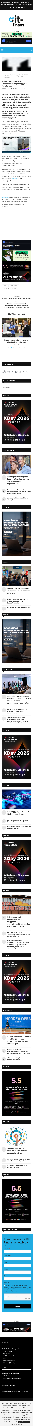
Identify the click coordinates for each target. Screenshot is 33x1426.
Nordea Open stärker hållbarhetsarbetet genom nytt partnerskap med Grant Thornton (18, 1051)
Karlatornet (14, 285)
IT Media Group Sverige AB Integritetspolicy (15, 1391)
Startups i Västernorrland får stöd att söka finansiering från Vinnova (18, 1160)
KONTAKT (15, 2)
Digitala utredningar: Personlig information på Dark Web (17, 821)
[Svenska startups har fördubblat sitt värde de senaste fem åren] (16, 1136)
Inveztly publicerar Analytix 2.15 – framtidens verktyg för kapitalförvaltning (18, 601)
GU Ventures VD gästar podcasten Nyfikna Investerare (18, 1059)
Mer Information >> (17, 1424)
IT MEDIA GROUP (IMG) (24, 5)
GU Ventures (5, 197)
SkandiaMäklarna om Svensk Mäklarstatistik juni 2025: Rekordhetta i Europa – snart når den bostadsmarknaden (18, 720)
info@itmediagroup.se (8, 1360)
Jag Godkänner (24, 1422)
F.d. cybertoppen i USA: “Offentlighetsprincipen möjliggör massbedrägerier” (18, 934)
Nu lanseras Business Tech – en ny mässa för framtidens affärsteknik (18, 590)
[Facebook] (8, 8)
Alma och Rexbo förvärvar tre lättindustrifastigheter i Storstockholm (17, 711)
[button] (3, 332)
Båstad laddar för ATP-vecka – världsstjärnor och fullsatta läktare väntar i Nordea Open (19, 1040)
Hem (5, 74)
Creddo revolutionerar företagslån (18, 607)
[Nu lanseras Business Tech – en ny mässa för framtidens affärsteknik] (16, 576)
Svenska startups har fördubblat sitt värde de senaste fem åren (17, 1150)
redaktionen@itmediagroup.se (11, 1363)
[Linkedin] (16, 8)
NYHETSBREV (5, 2)
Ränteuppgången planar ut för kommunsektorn (18, 813)
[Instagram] (10, 8)
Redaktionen (14, 88)
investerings (15, 178)
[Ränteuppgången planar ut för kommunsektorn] (16, 799)
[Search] (31, 50)
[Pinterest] (13, 8)
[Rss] (24, 8)
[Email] (22, 8)
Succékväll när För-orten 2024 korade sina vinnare (17, 1166)
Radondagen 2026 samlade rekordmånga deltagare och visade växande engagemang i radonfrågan (19, 699)
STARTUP (12, 74)
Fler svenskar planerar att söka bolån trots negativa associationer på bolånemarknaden (19, 491)
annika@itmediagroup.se (13, 1378)
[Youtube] (19, 8)
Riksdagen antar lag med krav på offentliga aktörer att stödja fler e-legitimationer (18, 480)
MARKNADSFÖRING (7, 5)
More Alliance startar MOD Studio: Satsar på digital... (16, 341)
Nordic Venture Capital (9, 288)
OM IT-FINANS (25, 2)
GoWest (5, 285)
